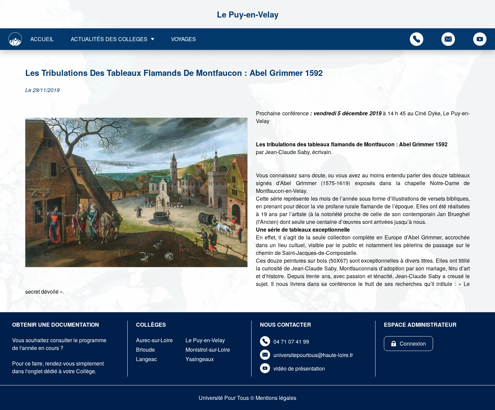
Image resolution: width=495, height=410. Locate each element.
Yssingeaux (200, 359)
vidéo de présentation (299, 368)
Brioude (145, 349)
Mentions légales (276, 398)
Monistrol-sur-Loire (208, 349)
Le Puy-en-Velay (205, 340)
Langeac (146, 359)
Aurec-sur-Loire (154, 340)
